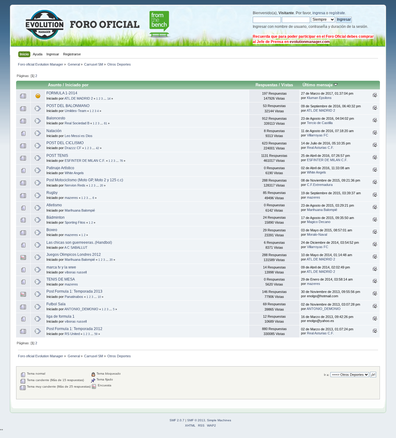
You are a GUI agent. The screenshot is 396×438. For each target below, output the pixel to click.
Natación (54, 131)
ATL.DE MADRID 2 (78, 98)
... (105, 98)
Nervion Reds (75, 185)
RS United (72, 334)
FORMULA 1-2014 (61, 93)
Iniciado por (76, 85)
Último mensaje (318, 85)
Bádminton (55, 217)
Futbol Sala (56, 304)
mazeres (71, 198)
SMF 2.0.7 (177, 420)
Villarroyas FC (317, 135)
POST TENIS (57, 155)
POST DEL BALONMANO (67, 106)
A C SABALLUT (76, 247)
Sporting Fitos (75, 222)
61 (105, 123)
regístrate (337, 13)
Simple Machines (219, 420)
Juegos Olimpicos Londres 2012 (73, 254)
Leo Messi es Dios (79, 136)
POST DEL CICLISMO (65, 143)
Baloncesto (55, 118)
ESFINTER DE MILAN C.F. (85, 160)
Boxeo (51, 230)
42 (97, 148)
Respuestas (267, 85)
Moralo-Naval (317, 234)
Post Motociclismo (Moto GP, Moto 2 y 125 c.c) (84, 180)
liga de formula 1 (60, 316)
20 (101, 185)
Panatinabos (74, 296)
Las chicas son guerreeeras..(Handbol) (79, 242)
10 (99, 296)
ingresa (318, 13)
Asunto (55, 85)
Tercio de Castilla (320, 123)
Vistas (287, 85)
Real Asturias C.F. (320, 147)
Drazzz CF (73, 148)
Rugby (52, 193)
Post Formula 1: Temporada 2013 (74, 291)
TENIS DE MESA (60, 279)
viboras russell (76, 272)
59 (95, 334)
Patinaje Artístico (60, 168)
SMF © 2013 (196, 420)
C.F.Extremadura (320, 185)
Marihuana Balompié (80, 210)
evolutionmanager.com (310, 42)
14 (108, 98)
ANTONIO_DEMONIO (81, 309)
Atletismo (54, 205)
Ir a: (326, 374)
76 (121, 160)
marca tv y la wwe (61, 267)
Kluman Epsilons (319, 98)
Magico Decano (318, 222)
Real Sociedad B (77, 123)
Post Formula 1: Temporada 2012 (74, 329)
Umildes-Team (75, 111)
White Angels (74, 173)
